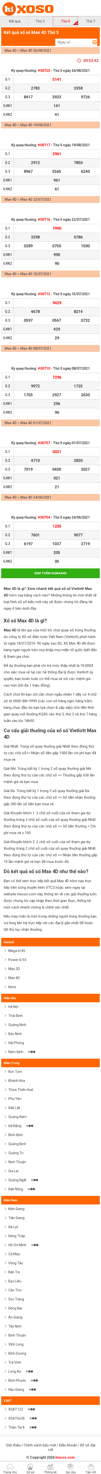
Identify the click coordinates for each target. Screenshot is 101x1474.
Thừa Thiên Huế (20, 1090)
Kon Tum (15, 1072)
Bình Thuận (17, 1335)
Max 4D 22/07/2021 (35, 199)
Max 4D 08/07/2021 (35, 348)
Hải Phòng (16, 1043)
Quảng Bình (17, 1144)
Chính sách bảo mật (40, 1445)
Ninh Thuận (17, 1162)
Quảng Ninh (17, 1025)
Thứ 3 (40, 21)
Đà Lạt (13, 1227)
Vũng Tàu (15, 1263)
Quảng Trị (15, 1153)
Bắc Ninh (15, 1034)
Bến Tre (14, 1272)
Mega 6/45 (16, 951)
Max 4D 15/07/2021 (35, 274)
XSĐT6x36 (16, 1418)
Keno (12, 987)
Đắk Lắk (14, 1108)
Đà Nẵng (15, 1126)
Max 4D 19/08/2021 (35, 125)
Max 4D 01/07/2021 (35, 423)
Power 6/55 (17, 960)
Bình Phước (17, 1380)
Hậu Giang (16, 1389)
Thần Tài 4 (16, 1427)
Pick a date (95, 42)
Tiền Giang (16, 1218)
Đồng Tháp (16, 1236)
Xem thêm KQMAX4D (50, 573)
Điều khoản (68, 1445)
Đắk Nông (16, 1189)
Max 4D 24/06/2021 (35, 497)
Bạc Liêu (14, 1281)
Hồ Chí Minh (17, 1245)
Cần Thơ (14, 1290)
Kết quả (15, 21)
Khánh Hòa (16, 1081)
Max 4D (11, 50)
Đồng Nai (15, 1308)
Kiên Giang (16, 1209)
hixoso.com (65, 1457)
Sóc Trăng (16, 1299)
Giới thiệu (13, 1445)
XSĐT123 (16, 1409)
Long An (15, 1371)
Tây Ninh (15, 1326)
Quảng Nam (17, 1117)
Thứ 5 (65, 21)
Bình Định (15, 1135)
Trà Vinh (14, 1362)
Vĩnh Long (16, 1344)
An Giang (15, 1317)
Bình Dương (17, 1353)
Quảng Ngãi (17, 1180)
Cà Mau (14, 1254)
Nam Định (16, 1052)
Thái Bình (15, 1016)
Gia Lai (13, 1171)
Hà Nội (13, 1007)
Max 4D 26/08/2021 (35, 50)
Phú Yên (14, 1099)
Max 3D (14, 969)
